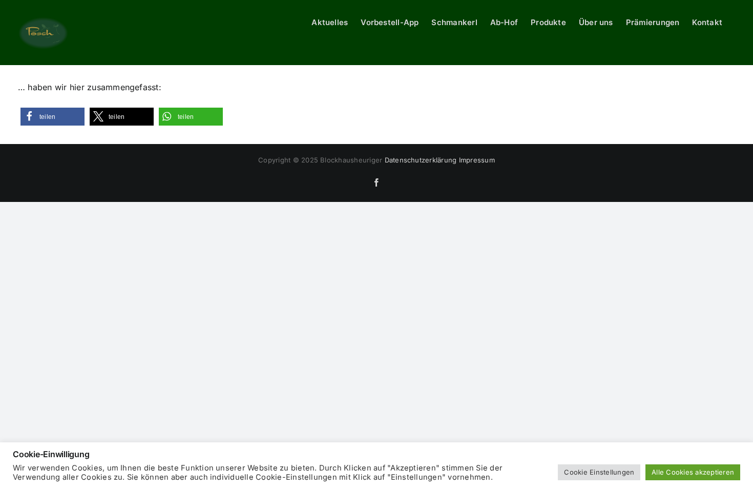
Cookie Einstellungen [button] (599, 472)
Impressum (477, 160)
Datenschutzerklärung (421, 160)
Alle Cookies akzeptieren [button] (693, 472)
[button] (52, 117)
